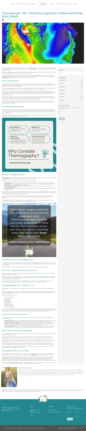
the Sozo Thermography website (46, 362)
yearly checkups (28, 67)
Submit (62, 118)
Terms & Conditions (79, 427)
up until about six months (27, 276)
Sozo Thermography (43, 75)
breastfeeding (34, 273)
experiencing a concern (16, 280)
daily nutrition (37, 67)
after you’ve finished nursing (44, 277)
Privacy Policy (72, 427)
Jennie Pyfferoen (73, 428)
